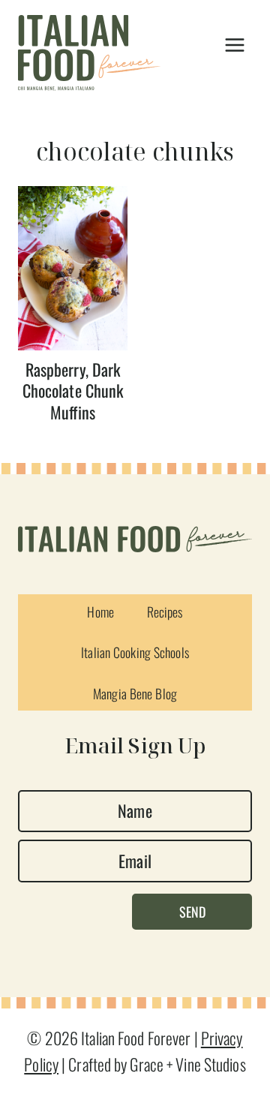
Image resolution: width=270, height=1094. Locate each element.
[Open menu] (234, 45)
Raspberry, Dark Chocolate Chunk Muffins (73, 390)
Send (192, 911)
